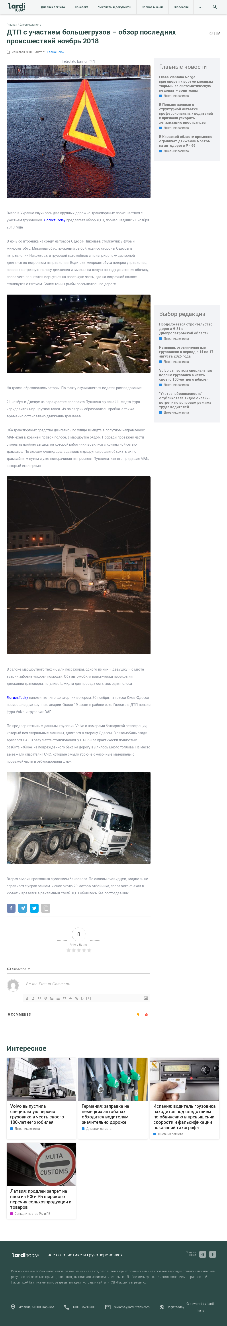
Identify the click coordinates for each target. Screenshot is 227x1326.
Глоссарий (181, 7)
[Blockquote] (64, 998)
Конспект (81, 7)
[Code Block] (70, 998)
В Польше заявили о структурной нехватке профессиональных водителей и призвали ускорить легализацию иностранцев (186, 114)
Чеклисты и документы (114, 7)
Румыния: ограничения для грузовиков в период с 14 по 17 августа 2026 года (186, 351)
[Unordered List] (58, 998)
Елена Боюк (55, 52)
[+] (88, 998)
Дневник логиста (53, 7)
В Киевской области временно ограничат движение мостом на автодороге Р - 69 (185, 141)
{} (82, 998)
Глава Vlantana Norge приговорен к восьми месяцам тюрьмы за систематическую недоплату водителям (186, 84)
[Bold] (27, 998)
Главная (12, 24)
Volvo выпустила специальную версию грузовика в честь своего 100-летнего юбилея (185, 375)
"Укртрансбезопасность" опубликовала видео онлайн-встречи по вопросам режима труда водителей (185, 400)
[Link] (77, 998)
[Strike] (46, 998)
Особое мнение (153, 7)
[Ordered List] (52, 998)
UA (218, 33)
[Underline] (39, 998)
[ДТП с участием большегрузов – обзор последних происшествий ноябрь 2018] (11, 909)
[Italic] (33, 998)
